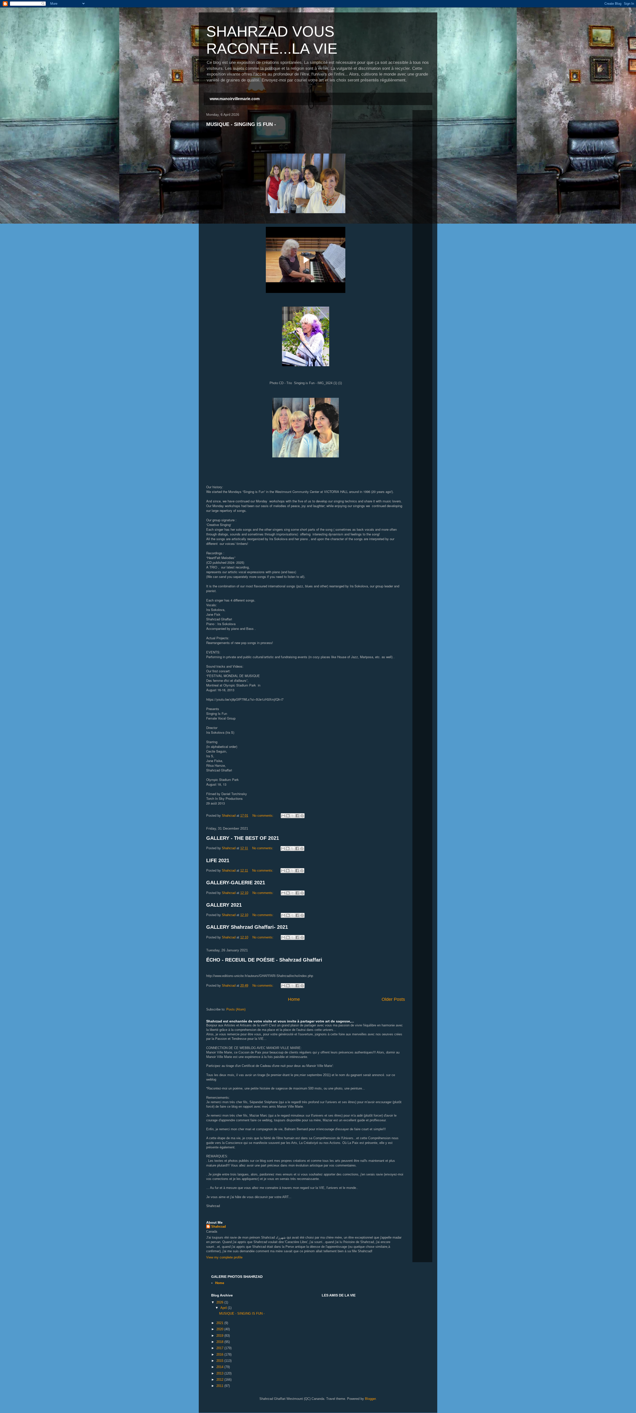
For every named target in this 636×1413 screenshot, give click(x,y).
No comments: (263, 815)
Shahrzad (218, 1226)
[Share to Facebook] (297, 815)
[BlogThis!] (287, 815)
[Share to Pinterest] (302, 815)
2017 (220, 1348)
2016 (220, 1354)
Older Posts (393, 999)
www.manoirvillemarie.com (235, 99)
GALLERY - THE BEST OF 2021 (242, 838)
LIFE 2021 (217, 860)
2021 (220, 1323)
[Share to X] (292, 815)
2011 (220, 1386)
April (224, 1308)
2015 (220, 1361)
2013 (220, 1373)
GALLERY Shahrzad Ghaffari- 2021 (247, 927)
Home (294, 999)
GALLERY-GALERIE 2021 (235, 882)
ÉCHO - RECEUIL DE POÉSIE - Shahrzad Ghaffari (264, 960)
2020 (220, 1329)
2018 (220, 1342)
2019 (220, 1335)
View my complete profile (224, 1257)
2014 (220, 1367)
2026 (220, 1302)
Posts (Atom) (235, 1009)
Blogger (370, 1399)
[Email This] (283, 815)
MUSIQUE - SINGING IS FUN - (241, 124)
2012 (220, 1379)
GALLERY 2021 (224, 905)
